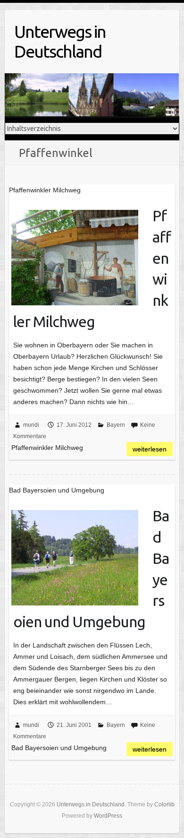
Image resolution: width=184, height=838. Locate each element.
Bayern (116, 425)
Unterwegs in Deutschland (60, 41)
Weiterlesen (150, 449)
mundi (31, 425)
